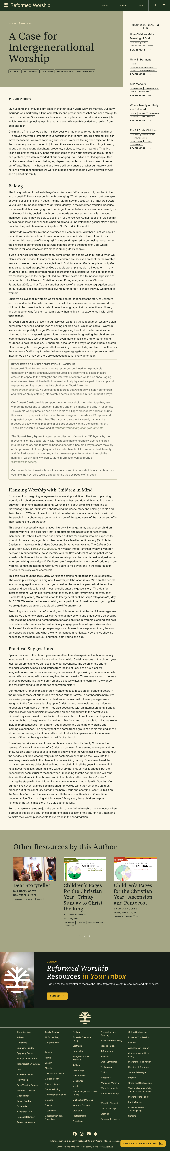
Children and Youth (54, 1073)
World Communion (110, 1088)
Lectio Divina (148, 135)
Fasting (76, 1032)
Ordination (78, 1110)
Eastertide (22, 1106)
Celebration (136, 88)
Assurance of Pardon (138, 1048)
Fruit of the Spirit (96, 922)
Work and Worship (110, 1083)
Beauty (48, 1062)
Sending (132, 1116)
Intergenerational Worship (75, 71)
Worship (152, 46)
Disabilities (50, 1110)
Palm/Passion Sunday (27, 1085)
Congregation (152, 88)
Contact (124, 5)
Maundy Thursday (26, 1090)
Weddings (105, 1077)
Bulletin (81, 922)
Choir (133, 64)
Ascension (69, 922)
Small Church (148, 117)
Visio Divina (136, 144)
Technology (106, 1067)
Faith (145, 43)
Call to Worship (108, 1108)
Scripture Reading (139, 138)
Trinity (104, 1072)
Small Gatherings (109, 1061)
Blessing (49, 1068)
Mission (76, 1086)
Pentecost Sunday (26, 1117)
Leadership (78, 1070)
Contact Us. (108, 1147)
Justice (76, 1065)
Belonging (31, 71)
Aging (48, 1057)
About (105, 5)
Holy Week (22, 1079)
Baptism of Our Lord (27, 1058)
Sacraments (154, 113)
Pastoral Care (79, 1116)
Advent (15, 71)
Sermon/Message (137, 1072)
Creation (49, 1100)
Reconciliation (107, 1045)
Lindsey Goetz (22, 99)
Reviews (105, 1056)
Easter (129, 916)
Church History (52, 1084)
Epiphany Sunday (25, 1048)
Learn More (138, 49)
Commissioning (52, 1089)
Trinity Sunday (52, 1032)
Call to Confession (137, 1032)
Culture (48, 1105)
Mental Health (79, 1075)
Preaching (78, 1121)
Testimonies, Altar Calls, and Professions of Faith (140, 1090)
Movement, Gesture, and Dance (85, 1093)
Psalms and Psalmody (111, 1040)
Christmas (22, 1042)
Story (148, 141)
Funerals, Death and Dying (82, 1039)
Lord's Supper (135, 1102)
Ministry (29, 899)
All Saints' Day (52, 1037)
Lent (138, 916)
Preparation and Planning (108, 1034)
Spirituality (136, 141)
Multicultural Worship (83, 1100)
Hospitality (78, 1051)
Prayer (142, 113)
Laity (133, 113)
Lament (132, 1042)
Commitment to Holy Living (138, 1055)
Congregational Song (55, 1094)
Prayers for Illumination (139, 1061)
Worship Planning (147, 70)
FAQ (141, 5)
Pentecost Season (26, 1122)
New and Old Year (81, 1105)
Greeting (105, 1113)
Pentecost (69, 925)
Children (47, 71)
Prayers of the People (139, 1096)
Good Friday (23, 1095)
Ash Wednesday (25, 1074)
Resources (25, 23)
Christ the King (52, 1042)
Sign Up (55, 996)
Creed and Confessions (140, 1083)
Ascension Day (24, 1111)
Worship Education (110, 1093)
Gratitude (77, 1045)
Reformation (107, 1051)
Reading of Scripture (138, 1067)
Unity (133, 70)
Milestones (144, 91)
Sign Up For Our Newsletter (140, 1143)
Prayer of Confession (138, 1037)
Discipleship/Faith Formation (54, 1117)
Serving (134, 117)
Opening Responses (110, 1119)
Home (12, 23)
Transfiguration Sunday (28, 1064)
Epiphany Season (25, 1053)
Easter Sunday (24, 1101)
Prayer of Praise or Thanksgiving (137, 1109)
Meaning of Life (138, 46)
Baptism (132, 1077)
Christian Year (52, 1078)
